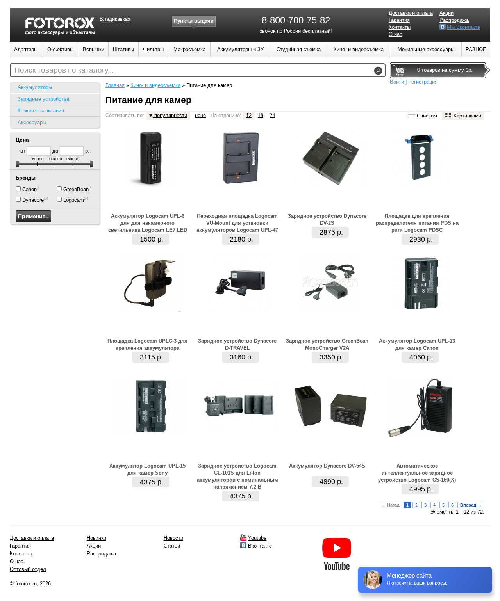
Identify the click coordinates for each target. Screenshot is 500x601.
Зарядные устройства (43, 99)
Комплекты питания (41, 111)
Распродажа (454, 20)
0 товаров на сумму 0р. (445, 70)
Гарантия (399, 20)
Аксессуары (32, 122)
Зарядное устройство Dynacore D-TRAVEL (237, 344)
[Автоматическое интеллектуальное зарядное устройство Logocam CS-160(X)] (420, 435)
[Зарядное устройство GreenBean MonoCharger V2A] (330, 310)
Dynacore (33, 200)
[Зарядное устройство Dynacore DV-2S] (330, 185)
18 (260, 115)
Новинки (96, 538)
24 (272, 115)
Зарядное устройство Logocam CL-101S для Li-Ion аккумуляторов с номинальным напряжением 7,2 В (237, 476)
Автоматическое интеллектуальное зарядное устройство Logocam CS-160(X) (417, 473)
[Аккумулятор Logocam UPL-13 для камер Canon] (420, 310)
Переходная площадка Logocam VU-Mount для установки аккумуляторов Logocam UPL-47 (237, 223)
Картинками (467, 116)
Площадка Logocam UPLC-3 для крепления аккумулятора (147, 344)
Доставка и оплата (411, 13)
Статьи (172, 546)
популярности (170, 115)
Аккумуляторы (35, 87)
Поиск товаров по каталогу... (64, 70)
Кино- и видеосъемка (155, 85)
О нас (395, 34)
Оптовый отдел (28, 569)
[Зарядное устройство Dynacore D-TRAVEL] (240, 310)
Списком (427, 116)
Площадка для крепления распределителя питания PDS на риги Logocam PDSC (417, 223)
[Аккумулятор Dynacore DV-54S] (330, 432)
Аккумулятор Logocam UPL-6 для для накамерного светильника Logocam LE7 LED (147, 223)
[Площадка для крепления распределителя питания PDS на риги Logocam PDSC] (420, 185)
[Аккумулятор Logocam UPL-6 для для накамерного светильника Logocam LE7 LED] (150, 185)
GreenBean (76, 189)
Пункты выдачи (194, 21)
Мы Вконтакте (463, 27)
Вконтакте (260, 546)
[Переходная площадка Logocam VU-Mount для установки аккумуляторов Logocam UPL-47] (240, 185)
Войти (397, 82)
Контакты (400, 27)
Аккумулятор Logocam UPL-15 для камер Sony (147, 469)
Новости (173, 538)
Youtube (257, 538)
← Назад (391, 505)
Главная (115, 85)
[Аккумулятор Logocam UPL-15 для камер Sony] (150, 432)
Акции (446, 13)
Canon (29, 189)
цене (200, 115)
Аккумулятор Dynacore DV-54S (327, 466)
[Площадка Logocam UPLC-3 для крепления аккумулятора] (151, 310)
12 (249, 115)
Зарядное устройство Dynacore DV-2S (327, 219)
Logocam (73, 200)
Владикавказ (115, 19)
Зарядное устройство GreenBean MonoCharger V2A (327, 344)
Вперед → (471, 505)
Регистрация (423, 82)
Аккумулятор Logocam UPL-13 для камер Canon (417, 344)
